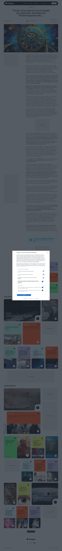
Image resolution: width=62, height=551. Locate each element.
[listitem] (31, 269)
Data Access (31, 298)
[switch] (43, 271)
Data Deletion (25, 298)
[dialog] (31, 275)
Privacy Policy (36, 298)
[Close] (48, 253)
